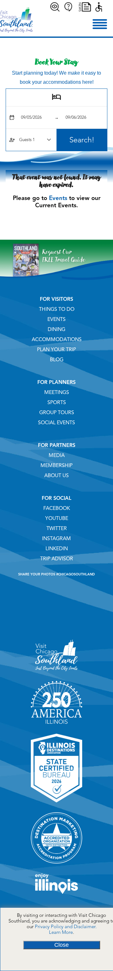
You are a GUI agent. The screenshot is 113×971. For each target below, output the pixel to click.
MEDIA (57, 455)
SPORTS (56, 402)
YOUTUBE (56, 518)
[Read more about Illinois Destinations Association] (56, 805)
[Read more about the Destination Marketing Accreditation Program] (56, 866)
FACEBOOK (56, 508)
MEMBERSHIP (56, 465)
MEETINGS (56, 392)
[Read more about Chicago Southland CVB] (56, 673)
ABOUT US (56, 475)
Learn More (61, 932)
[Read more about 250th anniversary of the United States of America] (56, 726)
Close (61, 945)
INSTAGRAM (56, 538)
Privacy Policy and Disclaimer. (66, 926)
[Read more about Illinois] (56, 896)
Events (58, 198)
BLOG (56, 360)
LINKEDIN (57, 548)
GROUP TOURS (56, 412)
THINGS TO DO (56, 309)
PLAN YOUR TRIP (56, 349)
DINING (56, 329)
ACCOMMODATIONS (57, 339)
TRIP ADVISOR (56, 559)
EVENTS (56, 319)
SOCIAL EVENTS (56, 423)
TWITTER (56, 528)
